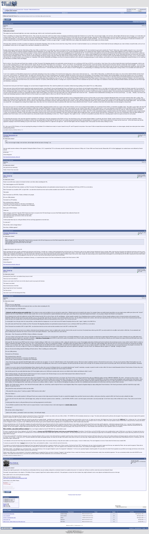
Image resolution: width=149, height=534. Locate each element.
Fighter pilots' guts (6, 519)
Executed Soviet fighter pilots (8, 513)
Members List (65, 12)
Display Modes (143, 21)
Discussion (26, 9)
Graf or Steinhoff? (6, 515)
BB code (5, 503)
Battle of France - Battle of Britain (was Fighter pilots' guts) (14, 521)
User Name (129, 9)
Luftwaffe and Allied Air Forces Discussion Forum (14, 9)
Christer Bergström (9, 135)
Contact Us (131, 528)
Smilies (4, 504)
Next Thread (78, 494)
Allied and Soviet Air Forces (34, 9)
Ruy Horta (13, 463)
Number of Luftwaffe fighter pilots (9, 517)
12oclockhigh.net (138, 528)
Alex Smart (7, 176)
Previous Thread (72, 494)
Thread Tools (136, 21)
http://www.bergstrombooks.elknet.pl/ (11, 157)
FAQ (17, 12)
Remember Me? (143, 9)
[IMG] (4, 505)
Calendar (122, 12)
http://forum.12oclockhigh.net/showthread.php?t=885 (15, 478)
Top (147, 528)
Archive (143, 528)
